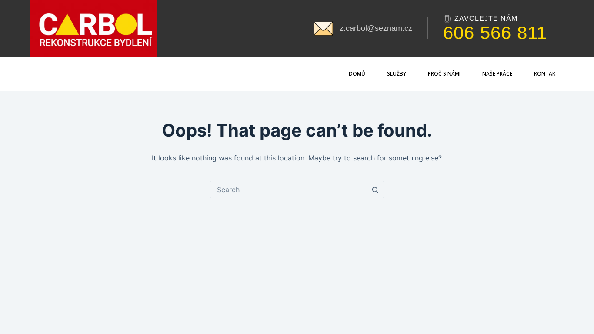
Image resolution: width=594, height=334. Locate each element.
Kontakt (546, 73)
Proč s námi (444, 73)
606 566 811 (495, 33)
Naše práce (497, 73)
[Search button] (375, 189)
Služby (396, 73)
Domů (357, 73)
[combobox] (288, 189)
